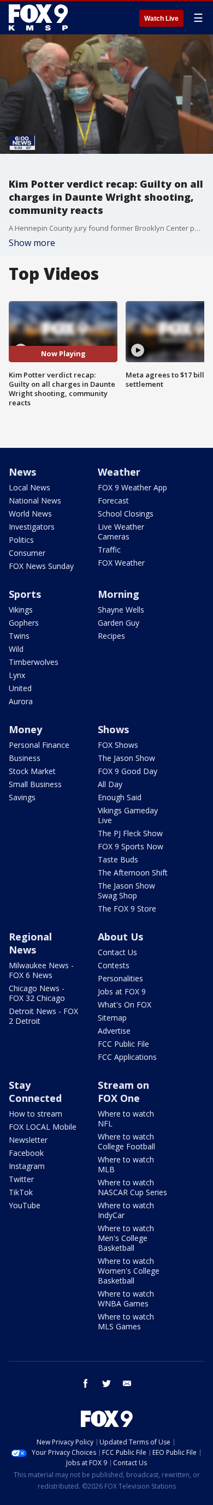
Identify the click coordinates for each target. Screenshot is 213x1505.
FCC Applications (127, 1057)
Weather (119, 471)
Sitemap (112, 1017)
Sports (25, 594)
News (22, 471)
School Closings (125, 513)
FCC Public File (123, 1044)
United (20, 688)
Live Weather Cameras (121, 531)
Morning (118, 594)
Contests (113, 965)
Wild (16, 649)
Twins (19, 636)
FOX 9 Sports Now (130, 846)
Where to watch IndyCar (126, 1210)
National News (35, 500)
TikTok (21, 1192)
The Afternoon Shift (133, 872)
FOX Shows (118, 745)
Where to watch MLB (126, 1164)
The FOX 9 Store (127, 908)
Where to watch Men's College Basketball (126, 1238)
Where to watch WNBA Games (126, 1298)
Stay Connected (35, 1091)
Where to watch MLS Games (126, 1321)
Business (24, 758)
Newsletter (28, 1140)
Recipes (111, 636)
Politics (21, 540)
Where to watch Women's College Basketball (128, 1271)
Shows (113, 729)
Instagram (27, 1166)
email (127, 1383)
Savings (22, 797)
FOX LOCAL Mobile (42, 1127)
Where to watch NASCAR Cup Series (132, 1187)
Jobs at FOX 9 (122, 991)
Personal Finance (39, 745)
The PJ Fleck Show (130, 833)
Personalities (120, 978)
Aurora (21, 701)
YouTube (24, 1205)
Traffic (109, 549)
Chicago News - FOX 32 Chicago (37, 993)
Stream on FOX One (123, 1091)
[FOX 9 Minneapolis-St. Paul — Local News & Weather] (40, 17)
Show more (32, 243)
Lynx (17, 675)
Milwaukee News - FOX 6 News (41, 970)
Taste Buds (118, 859)
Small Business (35, 784)
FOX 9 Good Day (127, 771)
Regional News (30, 943)
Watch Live (161, 18)
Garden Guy (118, 622)
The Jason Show (126, 758)
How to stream (35, 1113)
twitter (106, 1383)
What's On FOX (124, 1004)
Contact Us (117, 952)
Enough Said (119, 797)
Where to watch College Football (126, 1141)
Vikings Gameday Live (128, 815)
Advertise (114, 1031)
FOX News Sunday (41, 566)
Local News (29, 487)
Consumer (27, 553)
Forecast (113, 500)
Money (25, 729)
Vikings (21, 609)
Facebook (26, 1153)
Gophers (24, 622)
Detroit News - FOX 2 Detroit (43, 1016)
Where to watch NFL (126, 1118)
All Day (110, 784)
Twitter (21, 1179)
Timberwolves (33, 662)
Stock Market (32, 771)
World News (30, 513)
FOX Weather (121, 562)
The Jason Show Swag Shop (126, 890)
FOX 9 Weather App (132, 487)
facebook (85, 1383)
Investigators (32, 526)
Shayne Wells (121, 609)
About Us (120, 936)
